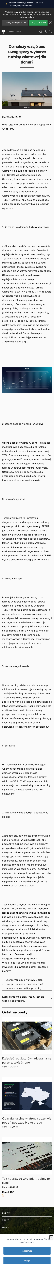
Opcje (27, 1260)
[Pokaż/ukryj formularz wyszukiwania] (40, 31)
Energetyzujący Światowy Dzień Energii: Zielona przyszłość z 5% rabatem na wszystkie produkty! (24, 984)
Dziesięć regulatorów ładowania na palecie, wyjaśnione (26, 1060)
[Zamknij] (51, 1237)
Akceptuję (27, 1251)
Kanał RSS (8, 1192)
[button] (27, 384)
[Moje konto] (45, 31)
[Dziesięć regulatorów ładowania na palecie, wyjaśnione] (27, 1035)
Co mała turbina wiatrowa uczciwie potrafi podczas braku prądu (26, 1120)
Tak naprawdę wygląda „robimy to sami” (26, 1180)
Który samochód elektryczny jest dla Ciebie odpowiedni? (23, 998)
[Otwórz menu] (3, 31)
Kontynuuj (40, 23)
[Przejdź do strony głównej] (14, 31)
